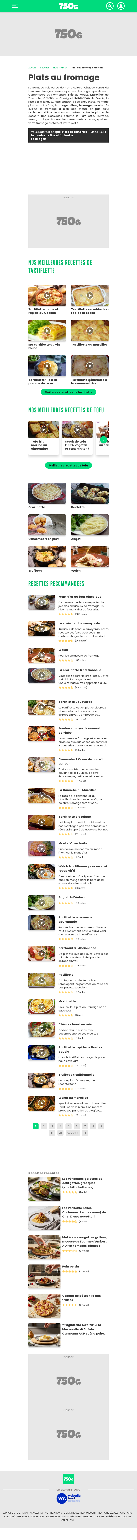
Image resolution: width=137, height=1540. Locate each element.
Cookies (99, 1516)
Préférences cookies (118, 1516)
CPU (129, 1512)
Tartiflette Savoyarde (75, 702)
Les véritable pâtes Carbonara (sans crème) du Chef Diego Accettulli (84, 1212)
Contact (22, 1512)
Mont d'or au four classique (80, 597)
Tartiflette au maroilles (89, 344)
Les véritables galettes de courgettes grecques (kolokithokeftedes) (82, 1183)
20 (60, 1133)
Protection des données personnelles (69, 1516)
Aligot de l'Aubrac (72, 897)
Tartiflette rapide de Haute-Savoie (80, 1049)
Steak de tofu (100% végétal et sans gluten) (77, 445)
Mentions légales (108, 1512)
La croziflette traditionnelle (80, 670)
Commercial (71, 1512)
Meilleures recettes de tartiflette (68, 392)
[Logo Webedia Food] (68, 1498)
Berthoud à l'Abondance (77, 948)
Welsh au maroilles (73, 1098)
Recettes (44, 67)
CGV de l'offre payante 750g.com (24, 1516)
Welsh (63, 650)
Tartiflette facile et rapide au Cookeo (43, 311)
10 (52, 1133)
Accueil (32, 67)
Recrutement (88, 1512)
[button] (101, 439)
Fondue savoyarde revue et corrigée (80, 730)
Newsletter (36, 1512)
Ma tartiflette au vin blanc (44, 346)
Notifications (53, 1512)
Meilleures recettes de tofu (68, 465)
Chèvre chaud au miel (75, 1024)
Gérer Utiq (67, 1520)
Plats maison (60, 67)
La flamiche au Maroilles (78, 790)
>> (84, 1133)
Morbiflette (67, 1001)
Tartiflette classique (75, 817)
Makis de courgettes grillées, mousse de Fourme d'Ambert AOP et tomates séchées (84, 1241)
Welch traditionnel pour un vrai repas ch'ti (83, 868)
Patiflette (66, 975)
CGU (122, 1512)
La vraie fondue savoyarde (79, 623)
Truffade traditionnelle (76, 1075)
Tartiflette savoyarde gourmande (75, 919)
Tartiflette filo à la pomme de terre (42, 381)
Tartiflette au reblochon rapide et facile (90, 311)
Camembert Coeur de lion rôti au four (82, 761)
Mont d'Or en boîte (73, 843)
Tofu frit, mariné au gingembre (39, 445)
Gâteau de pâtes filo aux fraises (81, 1298)
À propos (9, 1512)
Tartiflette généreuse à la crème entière (89, 381)
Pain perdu (70, 1266)
